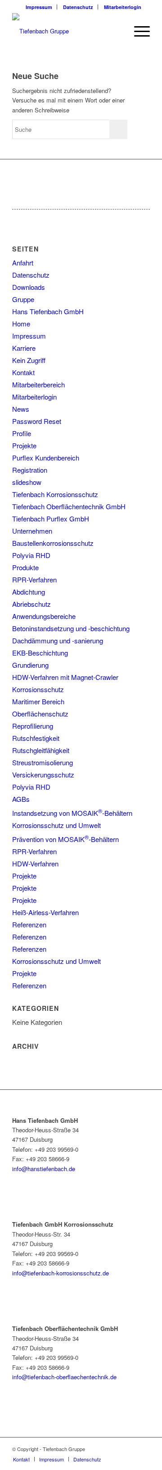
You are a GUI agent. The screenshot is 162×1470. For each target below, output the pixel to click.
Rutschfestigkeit (35, 738)
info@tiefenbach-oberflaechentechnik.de (64, 1376)
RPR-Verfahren (34, 579)
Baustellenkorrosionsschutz (53, 543)
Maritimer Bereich (38, 701)
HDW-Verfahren (35, 863)
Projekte (24, 445)
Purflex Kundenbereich (45, 457)
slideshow (26, 482)
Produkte (25, 567)
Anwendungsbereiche (44, 616)
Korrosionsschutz (38, 689)
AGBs (21, 799)
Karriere (24, 348)
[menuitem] (39, 7)
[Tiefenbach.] (67, 31)
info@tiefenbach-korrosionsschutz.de (60, 1273)
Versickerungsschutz (43, 774)
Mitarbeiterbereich (38, 384)
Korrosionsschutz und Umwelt (56, 825)
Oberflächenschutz (40, 713)
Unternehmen (32, 530)
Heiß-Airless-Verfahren (45, 912)
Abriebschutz (31, 604)
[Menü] (137, 31)
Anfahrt (22, 262)
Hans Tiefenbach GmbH (48, 311)
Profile (21, 433)
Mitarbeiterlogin (122, 7)
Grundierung (30, 665)
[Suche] (116, 31)
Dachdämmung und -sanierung (57, 640)
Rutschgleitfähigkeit (40, 750)
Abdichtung (28, 591)
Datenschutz (78, 7)
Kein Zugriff (28, 360)
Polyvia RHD (31, 555)
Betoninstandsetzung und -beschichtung (71, 628)
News (20, 409)
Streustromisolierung (42, 762)
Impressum (39, 7)
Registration (29, 469)
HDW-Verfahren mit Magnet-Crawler (65, 677)
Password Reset (36, 421)
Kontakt (23, 372)
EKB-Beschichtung (40, 652)
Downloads (28, 287)
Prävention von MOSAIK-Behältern (65, 839)
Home (21, 323)
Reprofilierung (32, 725)
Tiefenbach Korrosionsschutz (55, 494)
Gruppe (23, 299)
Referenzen (29, 924)
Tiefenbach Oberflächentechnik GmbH (69, 506)
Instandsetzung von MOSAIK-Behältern (72, 813)
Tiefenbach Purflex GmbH (50, 518)
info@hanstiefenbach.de (43, 1168)
